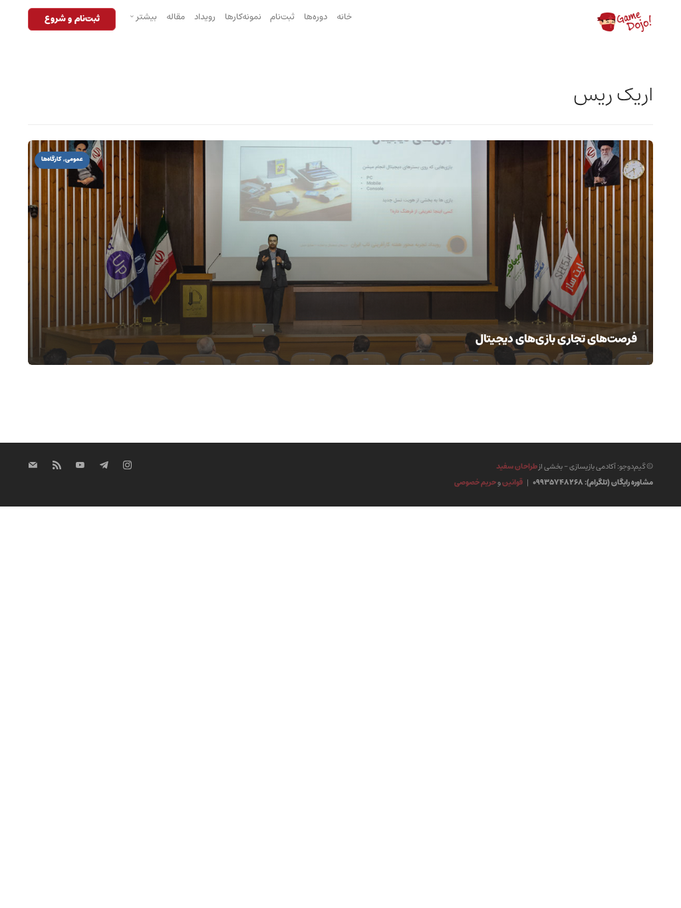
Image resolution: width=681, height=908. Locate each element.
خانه (344, 17)
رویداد (204, 17)
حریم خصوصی (475, 482)
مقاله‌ (175, 17)
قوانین (512, 482)
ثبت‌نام (282, 17)
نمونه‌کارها (243, 17)
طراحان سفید (516, 466)
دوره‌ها (315, 17)
